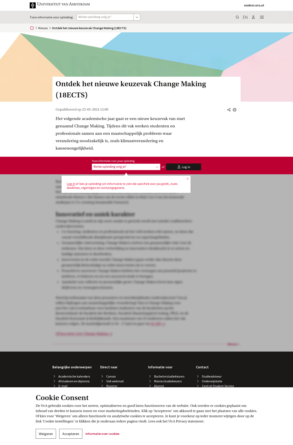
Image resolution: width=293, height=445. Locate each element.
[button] (60, 5)
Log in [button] (71, 184)
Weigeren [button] (46, 433)
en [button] (245, 17)
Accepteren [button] (70, 433)
